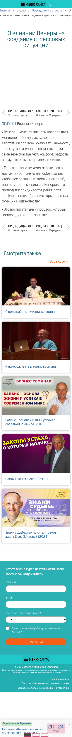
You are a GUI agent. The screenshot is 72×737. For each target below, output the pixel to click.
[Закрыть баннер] (68, 724)
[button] (33, 4)
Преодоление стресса (47, 10)
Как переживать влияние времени (30, 366)
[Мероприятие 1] (27, 735)
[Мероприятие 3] (44, 735)
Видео (21, 10)
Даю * (36, 630)
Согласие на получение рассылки (36, 688)
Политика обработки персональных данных (45, 683)
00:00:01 (9, 124)
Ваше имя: (12, 582)
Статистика (62, 688)
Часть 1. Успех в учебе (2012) (26, 479)
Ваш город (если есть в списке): (24, 613)
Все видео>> (59, 261)
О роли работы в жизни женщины (30, 312)
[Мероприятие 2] (36, 735)
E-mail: (9, 597)
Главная (5, 10)
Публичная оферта (59, 679)
